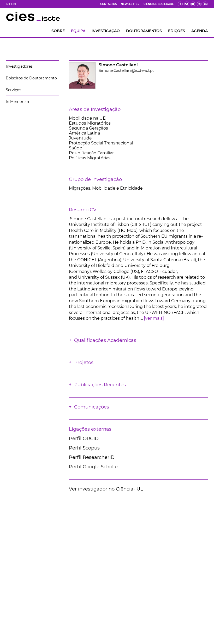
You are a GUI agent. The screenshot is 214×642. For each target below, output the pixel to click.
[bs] (186, 4)
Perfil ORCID (84, 438)
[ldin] (205, 4)
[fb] (180, 4)
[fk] (199, 4)
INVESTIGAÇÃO (106, 30)
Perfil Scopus (84, 448)
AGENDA (199, 30)
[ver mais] (154, 318)
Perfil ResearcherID (92, 457)
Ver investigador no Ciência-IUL (106, 489)
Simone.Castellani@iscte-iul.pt (126, 70)
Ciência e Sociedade (159, 4)
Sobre (58, 30)
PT (8, 4)
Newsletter (130, 4)
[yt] (193, 4)
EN (13, 4)
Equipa (78, 30)
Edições (176, 30)
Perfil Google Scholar (93, 467)
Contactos (108, 4)
